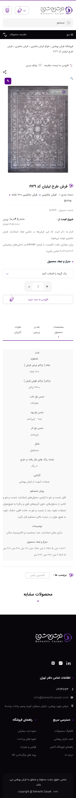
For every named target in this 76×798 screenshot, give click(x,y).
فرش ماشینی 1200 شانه (24, 194)
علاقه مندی (31, 65)
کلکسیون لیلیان (37, 575)
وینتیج (67, 200)
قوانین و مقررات (28, 747)
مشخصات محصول (58, 329)
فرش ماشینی (21, 46)
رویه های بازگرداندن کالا (24, 755)
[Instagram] (61, 664)
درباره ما (69, 755)
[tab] (58, 330)
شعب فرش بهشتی (63, 739)
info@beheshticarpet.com (51, 698)
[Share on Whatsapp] (21, 72)
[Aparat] (53, 664)
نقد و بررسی (37, 329)
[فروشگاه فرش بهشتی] (56, 10)
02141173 (30, 245)
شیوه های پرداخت (26, 739)
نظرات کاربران (17, 329)
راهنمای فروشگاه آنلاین (61, 747)
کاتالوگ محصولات (63, 731)
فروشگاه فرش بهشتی (62, 46)
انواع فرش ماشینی (40, 46)
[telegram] (16, 72)
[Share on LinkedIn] (11, 72)
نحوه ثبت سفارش (27, 731)
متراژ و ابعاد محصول (58, 261)
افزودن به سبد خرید (38, 299)
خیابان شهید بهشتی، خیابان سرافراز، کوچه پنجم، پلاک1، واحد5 (37, 706)
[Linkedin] (68, 664)
